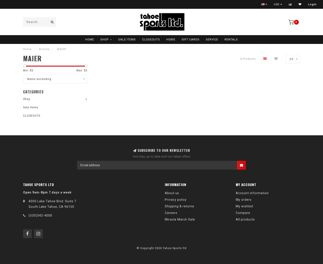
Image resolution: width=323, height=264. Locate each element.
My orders (244, 199)
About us (172, 193)
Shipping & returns (179, 206)
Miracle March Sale (180, 219)
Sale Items (127, 39)
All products (245, 219)
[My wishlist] (300, 4)
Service (212, 39)
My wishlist (244, 206)
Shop (104, 39)
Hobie (170, 39)
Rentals (231, 39)
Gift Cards (191, 39)
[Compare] (290, 4)
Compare (243, 213)
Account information (252, 193)
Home (89, 39)
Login (312, 4)
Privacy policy (176, 199)
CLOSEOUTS (151, 39)
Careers (171, 213)
